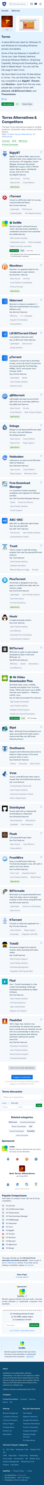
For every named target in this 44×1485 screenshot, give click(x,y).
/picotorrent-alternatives (11, 577)
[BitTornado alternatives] (5, 892)
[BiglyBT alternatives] (5, 154)
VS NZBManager (12, 1220)
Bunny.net (22, 1475)
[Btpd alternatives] (5, 728)
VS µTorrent (10, 1206)
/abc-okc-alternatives (10, 517)
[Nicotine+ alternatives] (5, 267)
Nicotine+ (11, 84)
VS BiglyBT (9, 1230)
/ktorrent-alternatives (10, 917)
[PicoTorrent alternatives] (5, 580)
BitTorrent (13, 1122)
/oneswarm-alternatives (11, 746)
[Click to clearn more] (22, 1349)
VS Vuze (9, 1227)
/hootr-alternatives (9, 614)
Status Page (27, 104)
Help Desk (13, 1455)
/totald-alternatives (9, 941)
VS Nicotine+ (10, 1237)
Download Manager (27, 1122)
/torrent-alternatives (10, 355)
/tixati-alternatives (9, 544)
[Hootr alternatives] (5, 617)
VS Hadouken (11, 1223)
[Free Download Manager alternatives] (5, 484)
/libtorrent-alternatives (10, 298)
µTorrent (5, 91)
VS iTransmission (12, 1213)
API (11, 1402)
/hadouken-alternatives (11, 454)
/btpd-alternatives (9, 725)
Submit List (7, 1431)
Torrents (31, 1131)
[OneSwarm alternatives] (5, 749)
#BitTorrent (23, 141)
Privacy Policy (18, 1471)
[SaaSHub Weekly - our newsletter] (31, 4)
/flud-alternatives (8, 978)
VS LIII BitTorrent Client (14, 1209)
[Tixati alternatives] (5, 547)
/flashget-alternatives (10, 1018)
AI (3, 1449)
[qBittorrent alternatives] (5, 396)
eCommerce (18, 1459)
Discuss (32, 1399)
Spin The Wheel (23, 1478)
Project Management (11, 1462)
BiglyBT (26, 81)
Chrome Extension (10, 1420)
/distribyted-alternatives (11, 805)
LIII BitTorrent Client (21, 91)
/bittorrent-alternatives (11, 646)
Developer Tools (22, 1449)
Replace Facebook (30, 1417)
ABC (5, 521)
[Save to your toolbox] (7, 29)
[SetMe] (5, 224)
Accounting (7, 1459)
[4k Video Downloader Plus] (5, 678)
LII (5, 334)
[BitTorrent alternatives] (5, 649)
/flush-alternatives (9, 831)
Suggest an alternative (22, 1077)
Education (15, 1465)
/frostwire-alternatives (10, 855)
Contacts (23, 1399)
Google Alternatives (30, 1420)
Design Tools (35, 1449)
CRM (5, 1455)
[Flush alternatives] (5, 835)
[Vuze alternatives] (5, 774)
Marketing (34, 1455)
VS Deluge (9, 1248)
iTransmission (8, 94)
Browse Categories (10, 1413)
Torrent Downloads (16, 1131)
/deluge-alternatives (10, 423)
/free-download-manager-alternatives (17, 480)
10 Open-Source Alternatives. (20, 134)
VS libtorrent (10, 1241)
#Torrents (6, 141)
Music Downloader (19, 1126)
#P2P (14, 141)
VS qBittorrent (11, 1244)
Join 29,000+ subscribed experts (22, 1330)
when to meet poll (20, 1480)
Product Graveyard (30, 1427)
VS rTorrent (10, 1234)
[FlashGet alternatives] (5, 1021)
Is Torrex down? (22, 1277)
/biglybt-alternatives (10, 150)
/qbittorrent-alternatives (11, 393)
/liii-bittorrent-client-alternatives (14, 331)
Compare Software (10, 1417)
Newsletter (7, 1434)
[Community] (36, 4)
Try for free (14, 250)
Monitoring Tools (27, 1462)
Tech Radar (27, 1413)
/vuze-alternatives (9, 770)
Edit (5, 99)
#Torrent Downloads (10, 144)
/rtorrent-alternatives (10, 194)
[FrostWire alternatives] (5, 858)
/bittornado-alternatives (11, 888)
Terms (29, 1471)
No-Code (10, 1449)
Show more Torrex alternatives (22, 1068)
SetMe (21, 1296)
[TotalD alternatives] (5, 944)
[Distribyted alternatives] (5, 808)
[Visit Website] (41, 152)
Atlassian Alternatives (31, 1424)
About (5, 1402)
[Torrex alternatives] (7, 21)
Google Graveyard (30, 1431)
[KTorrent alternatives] (5, 921)
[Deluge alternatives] (5, 427)
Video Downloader (22, 1135)
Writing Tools (35, 1459)
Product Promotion (10, 1399)
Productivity (23, 1455)
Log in (4, 1103)
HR (26, 1459)
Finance (6, 1465)
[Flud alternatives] (5, 981)
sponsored (29, 1357)
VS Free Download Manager (16, 1216)
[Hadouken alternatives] (5, 457)
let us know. (29, 1265)
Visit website (8, 104)
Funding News (8, 1427)
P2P (30, 1126)
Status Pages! (8, 1424)
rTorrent (35, 81)
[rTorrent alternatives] (5, 197)
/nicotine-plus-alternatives (12, 263)
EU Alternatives (11, 1263)
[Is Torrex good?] (17, 104)
